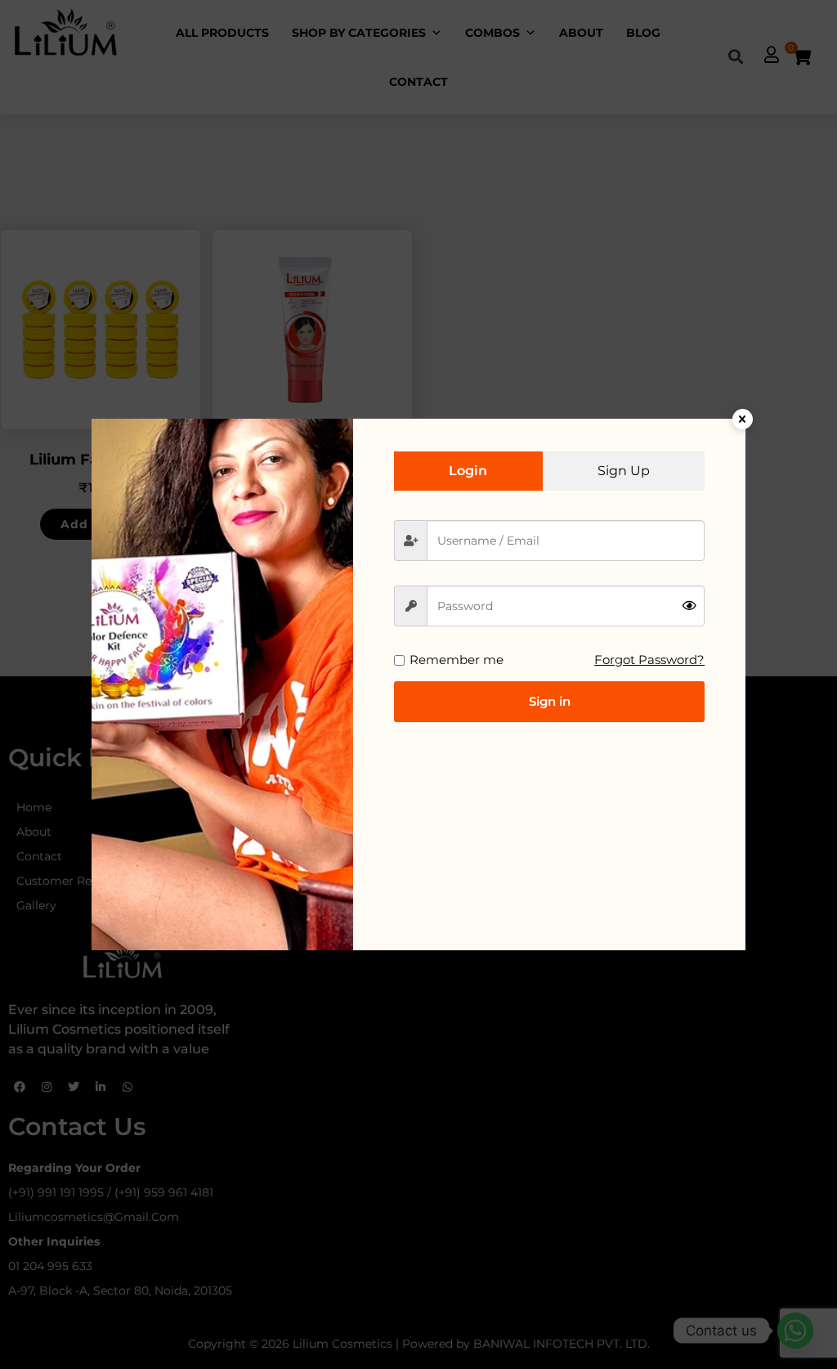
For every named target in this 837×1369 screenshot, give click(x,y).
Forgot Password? (649, 659)
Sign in (550, 701)
